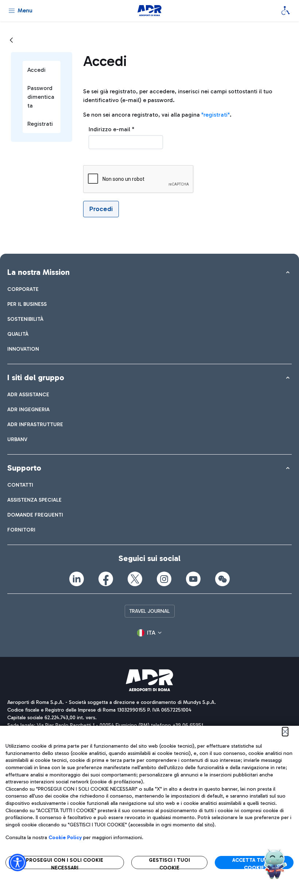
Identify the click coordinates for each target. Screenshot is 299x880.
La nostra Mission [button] (38, 272)
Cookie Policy (65, 837)
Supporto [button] (24, 468)
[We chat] (222, 579)
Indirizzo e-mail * (112, 129)
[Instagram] (164, 579)
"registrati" (215, 114)
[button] (149, 632)
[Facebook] (105, 579)
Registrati (40, 123)
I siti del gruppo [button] (35, 377)
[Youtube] (193, 579)
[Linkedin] (76, 579)
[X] (135, 579)
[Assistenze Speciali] (285, 10)
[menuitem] (23, 289)
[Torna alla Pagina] (11, 40)
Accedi (36, 69)
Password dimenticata (40, 97)
